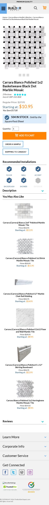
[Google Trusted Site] (31, 492)
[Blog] (21, 472)
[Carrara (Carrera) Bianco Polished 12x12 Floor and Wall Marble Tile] (25, 318)
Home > (5, 17)
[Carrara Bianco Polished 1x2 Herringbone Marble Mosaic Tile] (25, 389)
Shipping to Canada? (15, 152)
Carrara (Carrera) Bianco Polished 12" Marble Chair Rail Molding (23, 295)
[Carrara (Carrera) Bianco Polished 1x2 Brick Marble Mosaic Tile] (25, 247)
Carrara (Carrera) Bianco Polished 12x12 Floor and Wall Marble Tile (25, 330)
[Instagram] (30, 472)
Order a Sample (13, 144)
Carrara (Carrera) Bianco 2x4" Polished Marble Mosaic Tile (24, 223)
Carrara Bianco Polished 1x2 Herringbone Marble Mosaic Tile (25, 401)
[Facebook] (5, 472)
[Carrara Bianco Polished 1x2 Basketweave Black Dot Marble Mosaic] (24, 69)
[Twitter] (13, 472)
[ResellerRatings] (9, 483)
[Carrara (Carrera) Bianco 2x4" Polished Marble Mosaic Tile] (24, 211)
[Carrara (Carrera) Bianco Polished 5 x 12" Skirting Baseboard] (24, 353)
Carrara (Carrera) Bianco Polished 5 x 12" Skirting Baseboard (23, 366)
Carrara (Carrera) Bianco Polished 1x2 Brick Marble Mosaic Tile (25, 259)
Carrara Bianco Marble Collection (20, 17)
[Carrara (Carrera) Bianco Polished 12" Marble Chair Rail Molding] (24, 282)
